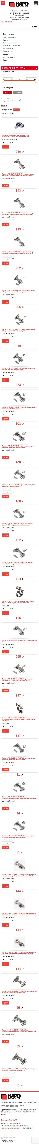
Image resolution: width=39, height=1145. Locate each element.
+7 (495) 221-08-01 (19, 13)
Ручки (5, 60)
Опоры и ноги (8, 51)
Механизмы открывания (11, 45)
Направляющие (8, 48)
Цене (16, 110)
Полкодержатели (9, 57)
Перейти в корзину (3, 3)
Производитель (8, 88)
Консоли (6, 40)
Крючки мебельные (9, 43)
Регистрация (9, 22)
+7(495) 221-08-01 (27, 1128)
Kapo (19, 5)
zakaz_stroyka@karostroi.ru (19, 17)
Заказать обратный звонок (19, 19)
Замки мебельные (9, 37)
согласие (4, 1112)
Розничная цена (8, 71)
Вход (2, 22)
